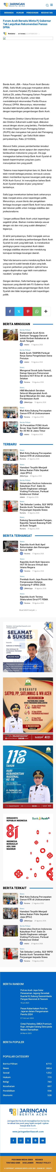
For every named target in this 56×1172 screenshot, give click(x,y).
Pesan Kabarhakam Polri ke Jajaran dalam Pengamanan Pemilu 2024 (34, 1011)
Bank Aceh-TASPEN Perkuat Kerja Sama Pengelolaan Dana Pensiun (36, 356)
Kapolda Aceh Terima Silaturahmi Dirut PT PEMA (34, 598)
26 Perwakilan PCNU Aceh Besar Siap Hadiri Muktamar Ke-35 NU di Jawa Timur (35, 428)
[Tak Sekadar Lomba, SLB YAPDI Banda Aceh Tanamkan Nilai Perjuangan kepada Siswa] (10, 506)
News (22, 367)
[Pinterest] (27, 311)
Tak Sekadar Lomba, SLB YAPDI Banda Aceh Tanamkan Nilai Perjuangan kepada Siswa (36, 507)
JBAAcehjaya (28, 402)
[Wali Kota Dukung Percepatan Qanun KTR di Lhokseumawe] (10, 412)
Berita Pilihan (25, 330)
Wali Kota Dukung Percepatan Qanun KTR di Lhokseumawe (36, 412)
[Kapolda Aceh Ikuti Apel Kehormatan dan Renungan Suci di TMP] (10, 546)
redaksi (26, 345)
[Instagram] (21, 1140)
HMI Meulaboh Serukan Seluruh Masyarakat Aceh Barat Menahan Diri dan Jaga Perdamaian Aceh (35, 394)
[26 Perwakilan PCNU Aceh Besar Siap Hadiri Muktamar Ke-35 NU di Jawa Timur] (10, 427)
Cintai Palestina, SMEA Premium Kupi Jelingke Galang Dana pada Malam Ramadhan (36, 1027)
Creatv (7, 1145)
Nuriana (27, 382)
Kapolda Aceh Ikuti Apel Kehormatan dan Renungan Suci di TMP (34, 547)
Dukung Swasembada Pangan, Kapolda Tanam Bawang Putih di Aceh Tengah (36, 523)
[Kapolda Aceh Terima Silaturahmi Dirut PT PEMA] (10, 598)
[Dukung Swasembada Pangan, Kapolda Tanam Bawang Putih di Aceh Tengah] (10, 522)
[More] (46, 311)
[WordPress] (35, 1140)
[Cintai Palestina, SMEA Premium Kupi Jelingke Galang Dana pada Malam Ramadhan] (10, 1027)
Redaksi (11, 33)
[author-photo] (22, 344)
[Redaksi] (5, 34)
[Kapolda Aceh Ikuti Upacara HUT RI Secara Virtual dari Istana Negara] (10, 563)
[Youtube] (43, 1140)
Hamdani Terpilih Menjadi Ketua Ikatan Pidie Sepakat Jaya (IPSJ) (34, 470)
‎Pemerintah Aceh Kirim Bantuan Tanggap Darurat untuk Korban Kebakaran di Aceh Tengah (34, 337)
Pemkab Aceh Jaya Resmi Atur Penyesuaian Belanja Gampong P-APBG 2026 (36, 582)
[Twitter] (18, 311)
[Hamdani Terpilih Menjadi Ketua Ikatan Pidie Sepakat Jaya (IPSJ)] (10, 469)
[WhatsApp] (36, 311)
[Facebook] (10, 311)
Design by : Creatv (44, 1168)
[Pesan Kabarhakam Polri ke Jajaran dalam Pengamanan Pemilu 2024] (10, 1012)
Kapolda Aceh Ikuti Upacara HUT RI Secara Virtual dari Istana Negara (35, 565)
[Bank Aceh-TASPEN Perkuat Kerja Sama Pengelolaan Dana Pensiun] (10, 354)
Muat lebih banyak (27, 610)
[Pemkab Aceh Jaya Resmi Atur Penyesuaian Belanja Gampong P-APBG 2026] (10, 581)
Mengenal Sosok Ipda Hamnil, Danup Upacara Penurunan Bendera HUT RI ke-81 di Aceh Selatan (36, 374)
